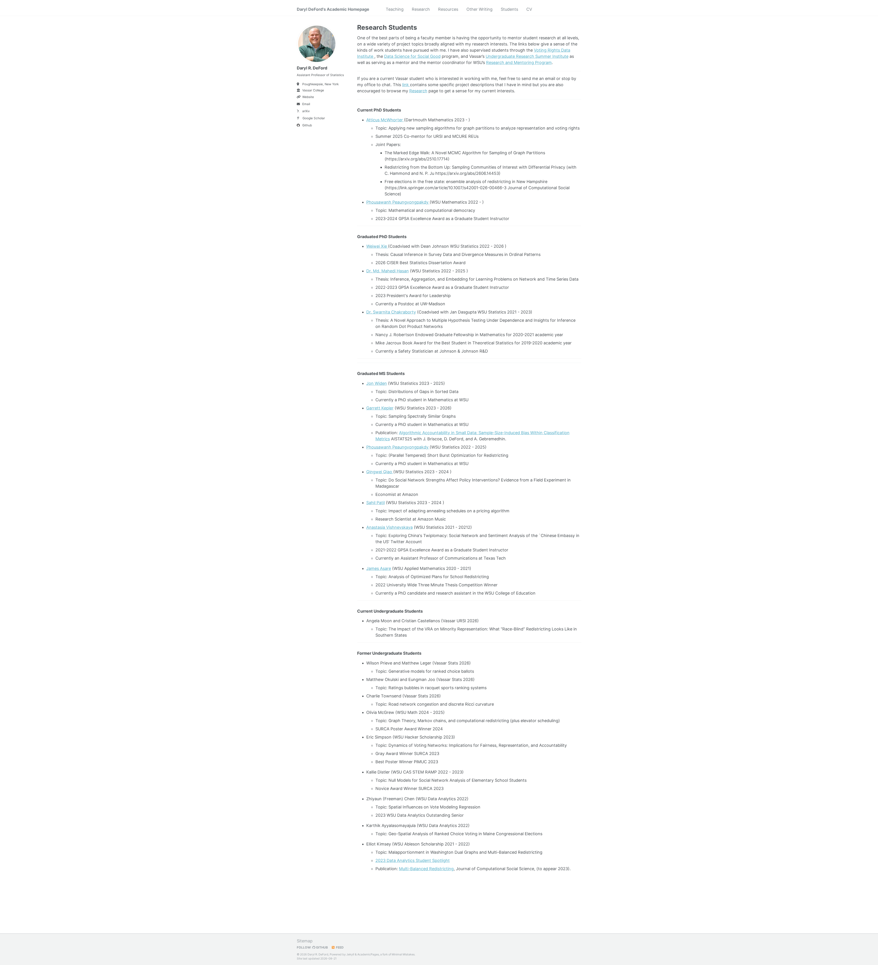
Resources (448, 9)
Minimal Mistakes (403, 954)
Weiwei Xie (377, 246)
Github (307, 125)
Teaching (395, 9)
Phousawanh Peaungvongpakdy (398, 202)
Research (421, 9)
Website (308, 97)
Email (306, 104)
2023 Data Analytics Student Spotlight (412, 860)
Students (509, 9)
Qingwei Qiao (379, 471)
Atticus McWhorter (385, 119)
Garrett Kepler (379, 408)
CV (529, 9)
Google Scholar (313, 118)
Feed (339, 947)
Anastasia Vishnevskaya (389, 527)
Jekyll (350, 954)
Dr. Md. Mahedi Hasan (387, 270)
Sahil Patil (375, 502)
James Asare (378, 568)
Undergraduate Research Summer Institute (527, 56)
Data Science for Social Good (412, 56)
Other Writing (479, 9)
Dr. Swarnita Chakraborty (391, 312)
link (406, 84)
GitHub (321, 947)
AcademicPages (368, 954)
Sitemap (305, 940)
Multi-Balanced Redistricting (426, 868)
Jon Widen (376, 383)
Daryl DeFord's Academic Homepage (333, 9)
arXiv (306, 111)
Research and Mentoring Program (519, 62)
